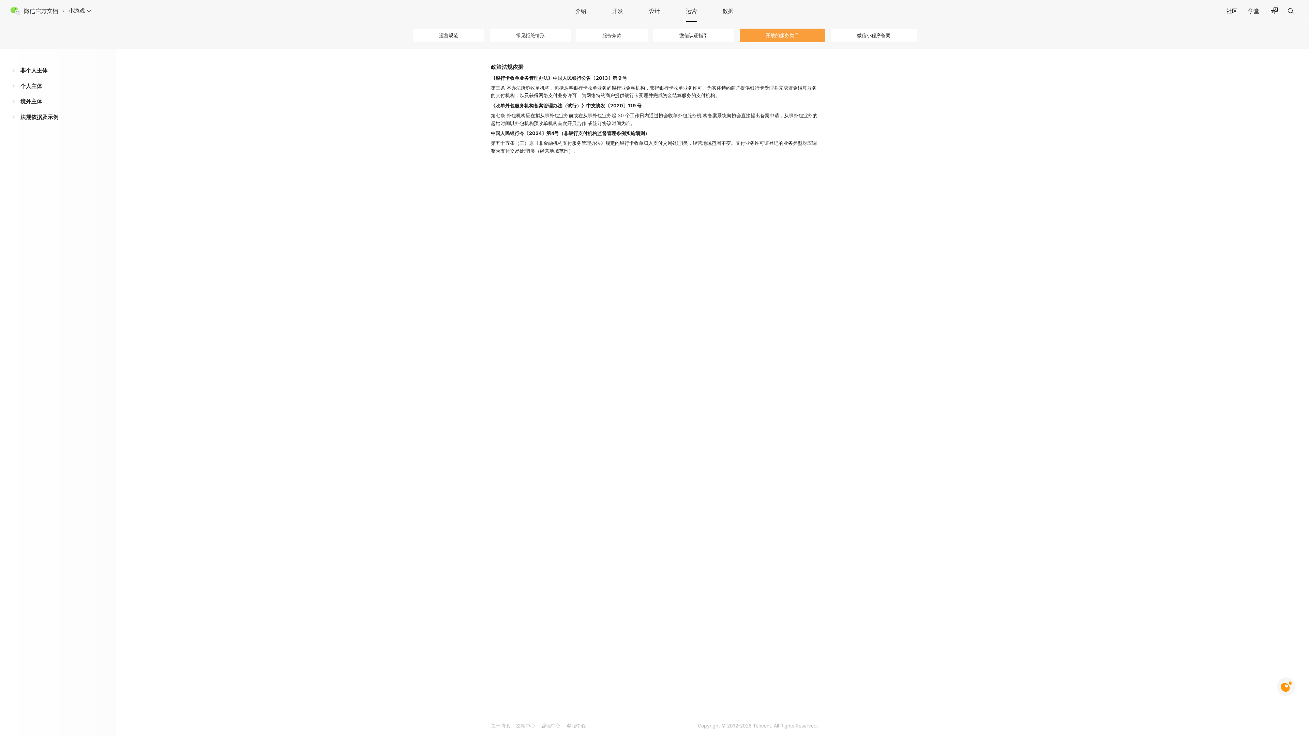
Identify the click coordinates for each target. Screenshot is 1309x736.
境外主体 (31, 101)
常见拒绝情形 (530, 35)
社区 (1232, 10)
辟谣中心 (550, 726)
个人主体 (31, 85)
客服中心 (576, 726)
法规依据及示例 (39, 116)
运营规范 (448, 35)
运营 (691, 10)
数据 (728, 10)
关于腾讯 (500, 726)
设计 (654, 10)
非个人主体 (34, 70)
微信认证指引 (693, 35)
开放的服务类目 (782, 35)
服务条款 (611, 35)
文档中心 (525, 726)
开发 (617, 10)
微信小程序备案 (873, 35)
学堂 (1253, 10)
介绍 (580, 10)
